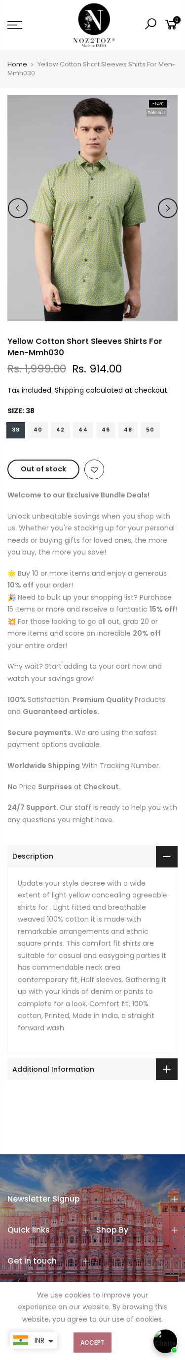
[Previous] (18, 208)
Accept (92, 1342)
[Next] (168, 208)
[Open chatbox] (165, 1341)
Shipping (69, 390)
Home (17, 64)
